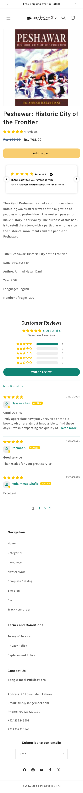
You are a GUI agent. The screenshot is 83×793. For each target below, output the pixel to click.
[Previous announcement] (7, 4)
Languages (15, 562)
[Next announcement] (75, 4)
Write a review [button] (41, 372)
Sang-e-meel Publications (45, 785)
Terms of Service (19, 636)
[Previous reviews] (6, 179)
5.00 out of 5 (52, 330)
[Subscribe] (63, 754)
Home (12, 543)
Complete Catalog (20, 581)
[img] (13, 397)
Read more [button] (69, 428)
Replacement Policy (21, 655)
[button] (8, 17)
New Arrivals (16, 572)
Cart (11, 600)
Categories (15, 553)
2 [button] (39, 508)
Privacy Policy (17, 645)
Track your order (19, 609)
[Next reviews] (76, 179)
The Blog (14, 590)
